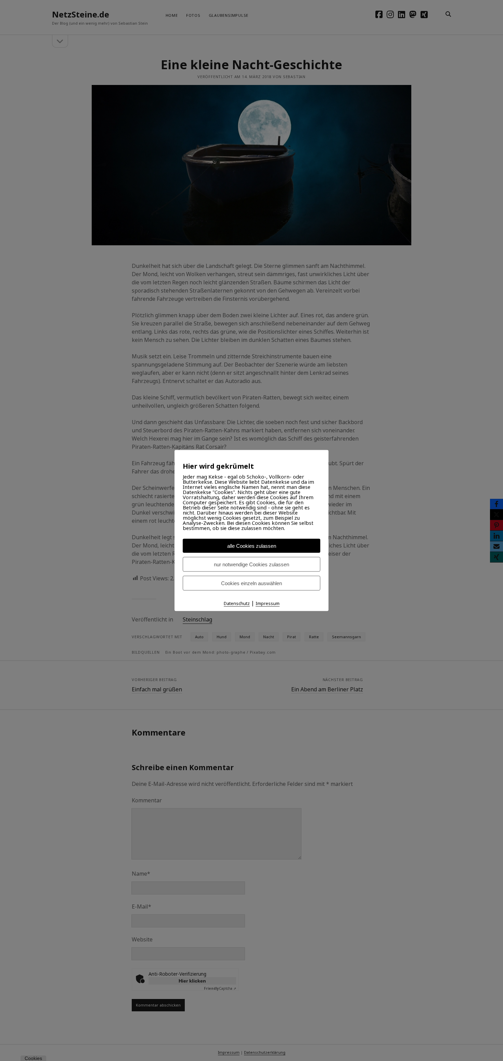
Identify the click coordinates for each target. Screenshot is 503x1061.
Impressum (268, 603)
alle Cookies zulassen (251, 546)
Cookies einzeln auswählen (251, 583)
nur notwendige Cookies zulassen (251, 564)
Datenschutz (237, 603)
